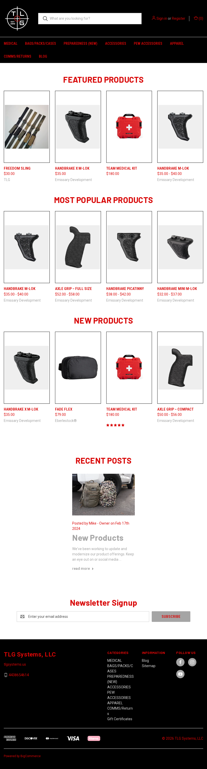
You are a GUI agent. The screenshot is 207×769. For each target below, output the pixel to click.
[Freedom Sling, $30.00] (27, 127)
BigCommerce (30, 756)
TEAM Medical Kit (121, 168)
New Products (97, 537)
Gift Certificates (119, 719)
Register (178, 18)
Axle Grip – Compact (175, 409)
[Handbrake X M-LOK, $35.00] (78, 127)
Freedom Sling (17, 168)
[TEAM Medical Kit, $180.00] (129, 127)
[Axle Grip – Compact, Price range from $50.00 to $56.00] (180, 368)
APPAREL (177, 43)
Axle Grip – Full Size (73, 288)
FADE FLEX (63, 409)
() (200, 18)
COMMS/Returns (17, 56)
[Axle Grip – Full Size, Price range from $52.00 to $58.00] (78, 247)
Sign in (162, 18)
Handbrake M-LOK (173, 168)
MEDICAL (10, 43)
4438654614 (19, 675)
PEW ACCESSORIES (148, 43)
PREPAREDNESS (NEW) (80, 43)
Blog (43, 56)
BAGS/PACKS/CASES (40, 43)
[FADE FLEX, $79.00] (78, 368)
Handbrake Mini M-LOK (177, 288)
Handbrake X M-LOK (72, 168)
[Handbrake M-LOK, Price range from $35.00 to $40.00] (180, 127)
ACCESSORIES (115, 43)
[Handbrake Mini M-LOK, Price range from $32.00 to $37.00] (180, 247)
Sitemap (149, 666)
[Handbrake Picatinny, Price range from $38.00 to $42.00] (129, 247)
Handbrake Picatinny (125, 288)
